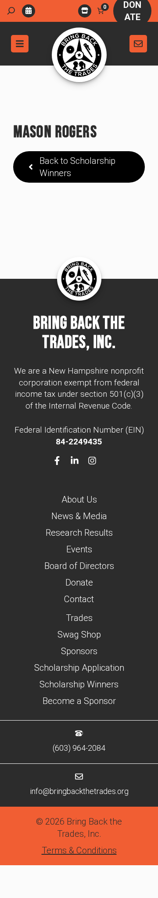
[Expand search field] (11, 10)
